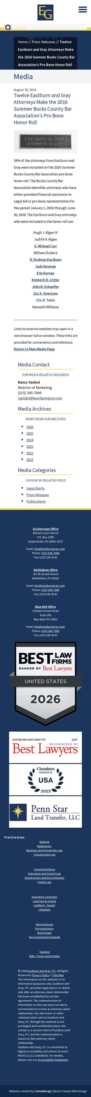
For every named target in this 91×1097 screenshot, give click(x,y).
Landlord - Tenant (44, 905)
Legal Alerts (35, 488)
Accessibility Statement (53, 1060)
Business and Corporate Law (44, 850)
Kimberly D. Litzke (45, 280)
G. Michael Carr (45, 246)
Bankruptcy (44, 846)
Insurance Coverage (44, 897)
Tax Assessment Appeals (44, 937)
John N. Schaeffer (45, 286)
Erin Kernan (45, 273)
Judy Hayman (45, 266)
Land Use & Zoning (44, 901)
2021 (29, 459)
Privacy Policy (40, 975)
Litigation (44, 909)
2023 (29, 446)
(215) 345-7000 (50, 553)
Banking (45, 842)
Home (23, 42)
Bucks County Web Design (70, 1091)
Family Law (44, 882)
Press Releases (43, 42)
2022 (29, 453)
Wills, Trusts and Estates (44, 956)
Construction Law (44, 854)
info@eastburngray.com (49, 549)
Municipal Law (44, 924)
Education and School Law (44, 873)
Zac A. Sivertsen (45, 293)
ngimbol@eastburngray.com (40, 398)
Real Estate (44, 933)
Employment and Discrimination (44, 878)
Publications (36, 501)
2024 (29, 440)
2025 (29, 433)
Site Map (58, 975)
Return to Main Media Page (34, 349)
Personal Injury (44, 928)
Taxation (44, 952)
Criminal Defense (44, 869)
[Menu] (82, 9)
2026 (29, 427)
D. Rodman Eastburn (45, 259)
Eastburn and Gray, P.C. (42, 971)
